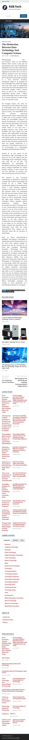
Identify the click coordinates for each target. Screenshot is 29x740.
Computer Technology (11, 547)
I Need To (12, 713)
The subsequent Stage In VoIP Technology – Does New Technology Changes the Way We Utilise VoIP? (14, 366)
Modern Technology (10, 560)
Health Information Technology (14, 555)
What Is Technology (10, 600)
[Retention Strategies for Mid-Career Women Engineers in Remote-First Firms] (7, 447)
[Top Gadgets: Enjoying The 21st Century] (14, 332)
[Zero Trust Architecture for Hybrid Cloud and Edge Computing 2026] (7, 473)
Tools (6, 592)
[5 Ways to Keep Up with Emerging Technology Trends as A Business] (14, 308)
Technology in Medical (11, 582)
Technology (8, 568)
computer (15, 290)
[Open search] (25, 21)
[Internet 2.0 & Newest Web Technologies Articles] (7, 719)
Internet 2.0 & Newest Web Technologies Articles (19, 721)
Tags (22, 540)
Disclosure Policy (8, 619)
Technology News (6, 41)
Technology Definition (11, 574)
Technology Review (10, 587)
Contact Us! (6, 617)
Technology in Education (12, 579)
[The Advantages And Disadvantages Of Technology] (7, 678)
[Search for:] (16, 16)
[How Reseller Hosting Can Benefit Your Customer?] (7, 501)
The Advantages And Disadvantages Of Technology (19, 680)
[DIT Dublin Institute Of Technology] (7, 706)
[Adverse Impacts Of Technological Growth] (7, 697)
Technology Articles (10, 571)
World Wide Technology (12, 606)
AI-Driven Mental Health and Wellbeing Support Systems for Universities (20, 511)
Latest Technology (10, 557)
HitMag (17, 738)
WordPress (10, 738)
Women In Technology (11, 603)
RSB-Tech (15, 6)
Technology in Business (12, 576)
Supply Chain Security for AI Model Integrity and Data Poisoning (19, 524)
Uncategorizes (9, 595)
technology (10, 291)
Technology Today (10, 590)
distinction (22, 290)
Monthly (15, 540)
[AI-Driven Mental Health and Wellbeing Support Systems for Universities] (7, 510)
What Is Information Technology (14, 598)
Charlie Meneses (15, 55)
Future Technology (10, 552)
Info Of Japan (6, 658)
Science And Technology (12, 566)
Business (7, 544)
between (9, 290)
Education (8, 549)
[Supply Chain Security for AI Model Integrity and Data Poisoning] (7, 523)
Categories (7, 540)
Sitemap (5, 622)
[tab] (6, 540)
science (4, 291)
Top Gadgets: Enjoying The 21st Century (13, 342)
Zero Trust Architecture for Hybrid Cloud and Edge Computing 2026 (19, 474)
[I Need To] (5, 714)
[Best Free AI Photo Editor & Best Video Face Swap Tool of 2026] (7, 462)
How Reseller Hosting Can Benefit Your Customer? (19, 502)
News (6, 563)
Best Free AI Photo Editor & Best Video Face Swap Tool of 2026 (20, 463)
